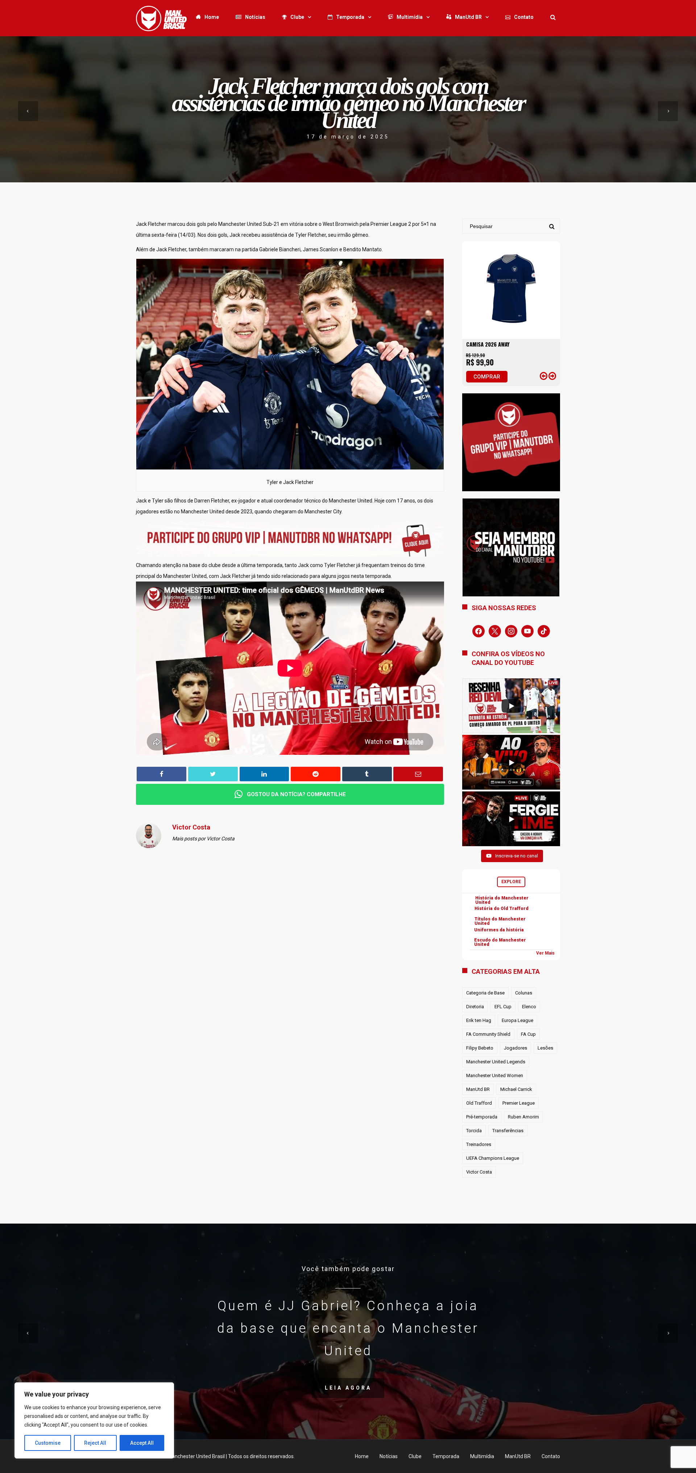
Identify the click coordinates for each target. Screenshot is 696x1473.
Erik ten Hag (478, 1020)
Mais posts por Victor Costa (203, 838)
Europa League (517, 1020)
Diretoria (475, 1006)
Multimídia (410, 17)
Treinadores (478, 1144)
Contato (524, 17)
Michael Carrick (516, 1089)
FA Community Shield (488, 1034)
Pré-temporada (481, 1117)
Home (211, 17)
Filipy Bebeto (479, 1048)
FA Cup (528, 1034)
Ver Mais (545, 953)
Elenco (529, 1006)
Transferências (507, 1130)
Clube (297, 17)
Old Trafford (479, 1103)
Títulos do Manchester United (500, 921)
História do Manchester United (502, 900)
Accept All (142, 1443)
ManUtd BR (468, 17)
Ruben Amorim (523, 1117)
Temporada (350, 17)
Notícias (255, 17)
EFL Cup (502, 1006)
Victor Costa (479, 1172)
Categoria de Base (485, 993)
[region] (94, 1420)
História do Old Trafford (502, 908)
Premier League (518, 1103)
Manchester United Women (494, 1075)
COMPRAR (486, 376)
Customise (48, 1443)
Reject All (95, 1443)
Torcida (474, 1130)
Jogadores (515, 1048)
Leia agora (348, 1388)
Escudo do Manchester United (500, 942)
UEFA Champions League (492, 1158)
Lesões (545, 1048)
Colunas (523, 993)
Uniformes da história (499, 930)
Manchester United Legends (495, 1061)
